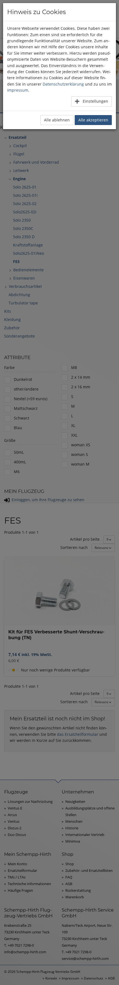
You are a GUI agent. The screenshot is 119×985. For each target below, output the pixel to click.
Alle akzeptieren (93, 120)
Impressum (17, 90)
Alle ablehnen (57, 120)
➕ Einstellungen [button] (91, 101)
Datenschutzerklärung (63, 84)
